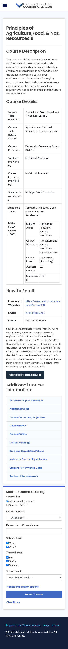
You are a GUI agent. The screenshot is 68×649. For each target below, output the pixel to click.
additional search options (22, 586)
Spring (13, 561)
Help (46, 625)
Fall (11, 557)
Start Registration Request (25, 374)
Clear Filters (13, 602)
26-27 (12, 546)
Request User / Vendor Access (22, 625)
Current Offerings (20, 442)
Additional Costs (19, 408)
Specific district (18, 505)
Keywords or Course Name (22, 525)
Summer (13, 564)
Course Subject (15, 511)
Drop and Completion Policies (27, 451)
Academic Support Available (26, 400)
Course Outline (18, 434)
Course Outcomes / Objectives (28, 417)
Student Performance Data (26, 467)
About (55, 625)
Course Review (18, 425)
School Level (13, 571)
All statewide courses (21, 501)
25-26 (12, 542)
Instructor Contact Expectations (29, 459)
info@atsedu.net (35, 312)
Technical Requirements (24, 476)
